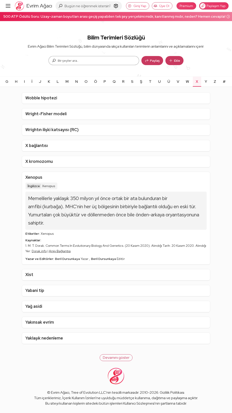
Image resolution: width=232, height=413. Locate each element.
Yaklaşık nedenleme (44, 338)
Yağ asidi (33, 306)
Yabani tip (34, 290)
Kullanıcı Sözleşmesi (139, 403)
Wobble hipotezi (41, 97)
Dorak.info (39, 251)
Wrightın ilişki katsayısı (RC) (52, 129)
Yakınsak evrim (39, 322)
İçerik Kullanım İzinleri (79, 398)
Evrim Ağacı (60, 392)
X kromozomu (39, 161)
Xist (29, 274)
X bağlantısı (36, 145)
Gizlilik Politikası (172, 392)
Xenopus (33, 177)
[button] (116, 357)
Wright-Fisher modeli (46, 113)
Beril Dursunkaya (68, 259)
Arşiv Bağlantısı (60, 251)
